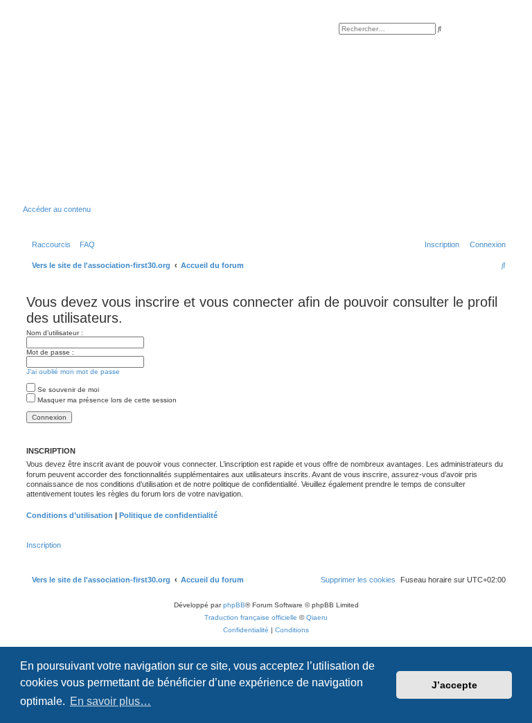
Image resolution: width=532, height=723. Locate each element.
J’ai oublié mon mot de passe (73, 371)
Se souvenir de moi (67, 389)
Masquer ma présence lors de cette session (106, 400)
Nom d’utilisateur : (54, 333)
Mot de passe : (50, 352)
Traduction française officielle (250, 617)
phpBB (234, 605)
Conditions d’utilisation (69, 515)
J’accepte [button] (454, 684)
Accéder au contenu (57, 209)
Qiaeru (317, 617)
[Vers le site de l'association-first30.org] (238, 113)
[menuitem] (84, 244)
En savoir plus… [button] (110, 701)
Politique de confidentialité (168, 515)
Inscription (43, 545)
